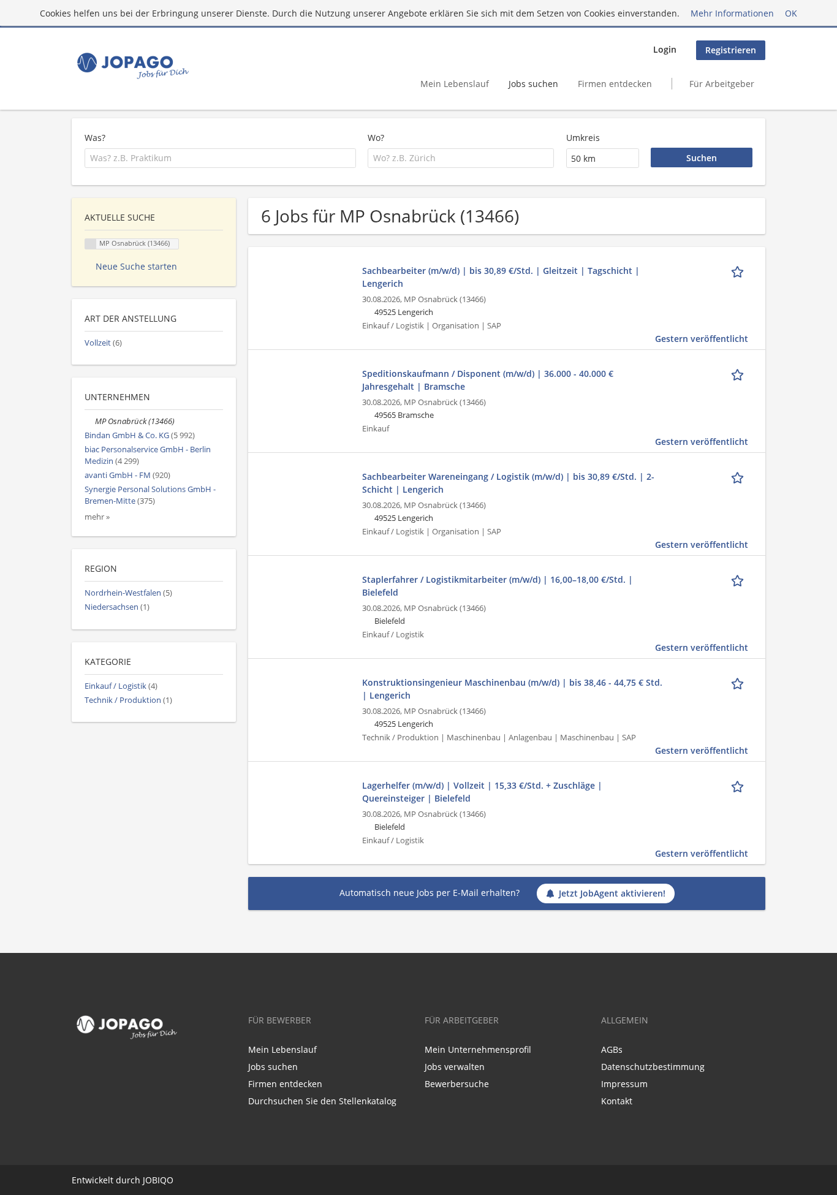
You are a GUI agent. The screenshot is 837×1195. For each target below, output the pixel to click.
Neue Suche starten (136, 266)
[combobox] (220, 158)
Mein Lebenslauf (454, 83)
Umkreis (583, 137)
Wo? (376, 137)
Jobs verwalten (455, 1066)
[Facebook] (78, 1069)
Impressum (624, 1084)
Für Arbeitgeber (721, 83)
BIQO (162, 1180)
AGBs (612, 1049)
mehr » (97, 517)
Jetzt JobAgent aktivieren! (612, 893)
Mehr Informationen (732, 13)
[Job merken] (739, 270)
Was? (95, 137)
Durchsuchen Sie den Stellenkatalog (322, 1101)
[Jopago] (132, 65)
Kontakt (616, 1101)
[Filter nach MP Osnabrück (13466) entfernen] (90, 421)
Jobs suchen (533, 83)
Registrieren (730, 50)
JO (147, 1180)
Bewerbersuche (457, 1084)
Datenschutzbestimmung (653, 1066)
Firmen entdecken (615, 83)
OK (791, 13)
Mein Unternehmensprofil (478, 1049)
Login (664, 49)
